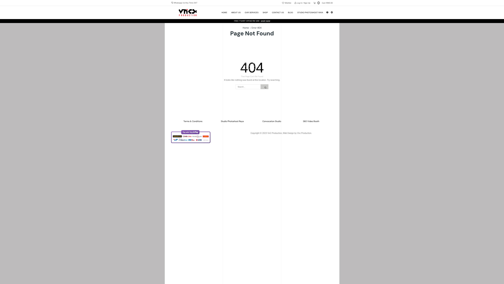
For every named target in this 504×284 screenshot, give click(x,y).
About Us (236, 12)
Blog (290, 12)
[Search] (264, 86)
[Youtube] (332, 12)
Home (224, 12)
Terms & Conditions (192, 121)
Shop (265, 12)
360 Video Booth (311, 121)
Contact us (278, 12)
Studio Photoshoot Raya (310, 12)
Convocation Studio (271, 121)
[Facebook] (327, 12)
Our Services (251, 12)
